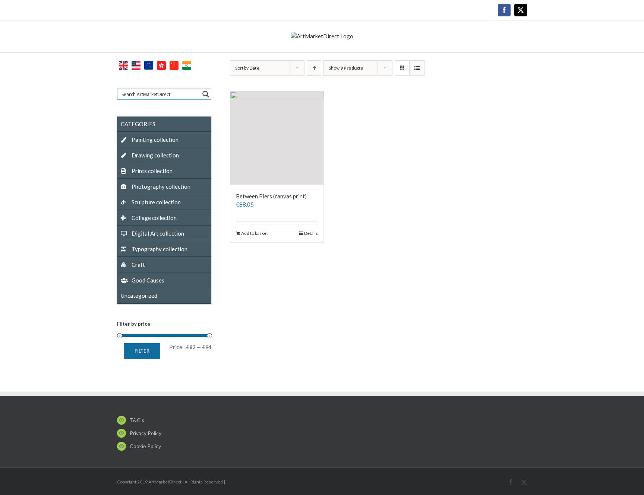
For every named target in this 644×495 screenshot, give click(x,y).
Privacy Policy (145, 433)
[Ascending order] (314, 68)
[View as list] (417, 68)
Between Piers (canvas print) (271, 196)
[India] (186, 64)
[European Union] (148, 64)
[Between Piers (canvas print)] (276, 138)
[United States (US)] (136, 64)
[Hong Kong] (161, 64)
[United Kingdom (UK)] (123, 64)
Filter (142, 351)
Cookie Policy (145, 446)
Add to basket (254, 233)
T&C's (137, 420)
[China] (174, 64)
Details (311, 233)
